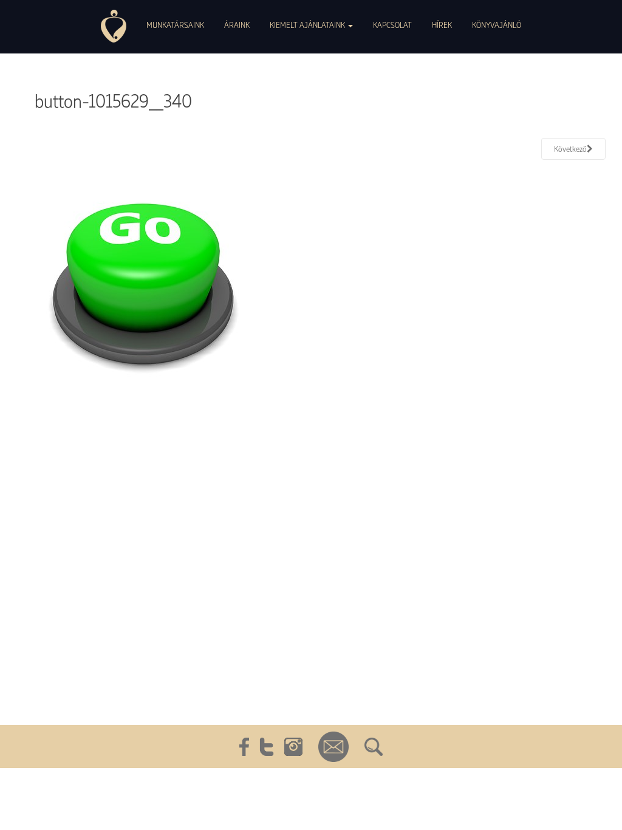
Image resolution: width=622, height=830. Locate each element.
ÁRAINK (237, 24)
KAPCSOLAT (392, 24)
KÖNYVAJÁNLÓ (496, 24)
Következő (570, 148)
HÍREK (442, 24)
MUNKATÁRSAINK (175, 24)
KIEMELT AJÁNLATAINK (308, 24)
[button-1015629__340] (143, 283)
